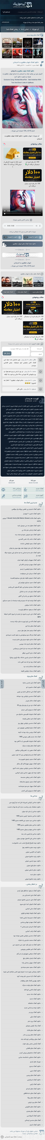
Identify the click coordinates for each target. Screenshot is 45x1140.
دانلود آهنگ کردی (35, 1125)
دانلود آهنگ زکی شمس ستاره (32, 683)
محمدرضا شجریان (20, 458)
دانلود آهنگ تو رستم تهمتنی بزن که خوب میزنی (26, 755)
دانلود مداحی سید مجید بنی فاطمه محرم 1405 (26, 820)
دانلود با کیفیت (31, 237)
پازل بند (33, 416)
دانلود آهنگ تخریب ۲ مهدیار (32, 514)
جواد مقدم (27, 416)
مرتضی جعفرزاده (19, 461)
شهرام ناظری (21, 435)
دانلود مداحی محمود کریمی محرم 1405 (28, 816)
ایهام (33, 413)
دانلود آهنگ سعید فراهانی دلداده (30, 544)
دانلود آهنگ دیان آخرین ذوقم (31, 653)
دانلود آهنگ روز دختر (34, 1021)
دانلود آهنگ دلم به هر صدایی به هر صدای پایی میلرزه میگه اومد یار (23, 554)
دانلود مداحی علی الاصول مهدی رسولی (29, 838)
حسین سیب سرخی (26, 419)
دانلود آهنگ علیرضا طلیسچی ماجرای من (28, 714)
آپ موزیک (22, 5)
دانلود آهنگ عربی (35, 1071)
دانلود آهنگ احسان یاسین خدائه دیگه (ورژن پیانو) (25, 658)
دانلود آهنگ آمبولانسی (34, 1116)
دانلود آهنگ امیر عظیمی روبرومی (31, 949)
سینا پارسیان (38, 432)
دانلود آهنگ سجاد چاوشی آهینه (31, 671)
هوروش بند (29, 474)
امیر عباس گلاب (24, 409)
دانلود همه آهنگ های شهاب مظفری (24, 244)
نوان (8, 471)
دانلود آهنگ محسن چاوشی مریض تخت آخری (27, 768)
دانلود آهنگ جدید (35, 999)
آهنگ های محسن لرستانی (33, 1120)
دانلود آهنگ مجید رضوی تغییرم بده (30, 759)
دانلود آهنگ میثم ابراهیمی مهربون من (29, 728)
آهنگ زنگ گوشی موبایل (33, 1026)
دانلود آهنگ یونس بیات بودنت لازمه (29, 732)
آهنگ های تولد (8, 292)
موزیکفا (33, 481)
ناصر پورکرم (22, 471)
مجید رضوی (19, 451)
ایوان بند (27, 413)
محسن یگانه (19, 455)
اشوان (31, 409)
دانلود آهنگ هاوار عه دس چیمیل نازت (29, 526)
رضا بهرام (12, 422)
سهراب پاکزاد (38, 429)
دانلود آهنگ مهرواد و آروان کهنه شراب (29, 560)
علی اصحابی (19, 438)
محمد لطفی (29, 458)
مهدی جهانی (8, 464)
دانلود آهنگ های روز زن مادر (32, 1035)
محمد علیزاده (38, 458)
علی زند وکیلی (11, 438)
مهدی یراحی (12, 467)
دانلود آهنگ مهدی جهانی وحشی (31, 922)
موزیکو (12, 481)
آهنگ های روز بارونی (34, 1102)
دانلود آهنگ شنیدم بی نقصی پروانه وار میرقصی (26, 509)
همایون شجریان (37, 474)
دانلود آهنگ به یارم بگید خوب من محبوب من (27, 945)
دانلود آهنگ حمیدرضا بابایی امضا (30, 918)
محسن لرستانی (28, 455)
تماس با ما (25, 29)
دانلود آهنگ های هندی (33, 1111)
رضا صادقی (39, 425)
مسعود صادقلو (38, 464)
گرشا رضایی (29, 448)
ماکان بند (7, 448)
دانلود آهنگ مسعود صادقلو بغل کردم (29, 891)
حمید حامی (16, 419)
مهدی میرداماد (21, 467)
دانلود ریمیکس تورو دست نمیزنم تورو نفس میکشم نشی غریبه (22, 972)
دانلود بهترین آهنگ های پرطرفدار (31, 981)
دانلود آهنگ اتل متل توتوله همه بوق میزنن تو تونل (25, 548)
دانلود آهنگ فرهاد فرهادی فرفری (31, 913)
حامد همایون (11, 416)
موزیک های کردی (35, 1062)
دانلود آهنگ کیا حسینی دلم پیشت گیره (29, 976)
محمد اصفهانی (10, 455)
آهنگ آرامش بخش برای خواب (32, 1044)
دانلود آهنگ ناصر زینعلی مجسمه (31, 777)
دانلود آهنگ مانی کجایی (33, 909)
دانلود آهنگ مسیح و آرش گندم (31, 791)
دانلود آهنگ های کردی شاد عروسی (30, 644)
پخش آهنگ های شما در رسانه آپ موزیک (33, 22)
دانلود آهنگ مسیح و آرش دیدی (31, 710)
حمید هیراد (31, 422)
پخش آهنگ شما (12, 29)
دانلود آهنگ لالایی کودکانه (32, 990)
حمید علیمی (38, 422)
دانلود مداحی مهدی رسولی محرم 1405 (29, 829)
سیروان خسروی (10, 429)
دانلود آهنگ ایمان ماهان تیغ (32, 958)
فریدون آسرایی (38, 448)
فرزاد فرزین (14, 445)
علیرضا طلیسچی (37, 445)
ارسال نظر (7, 353)
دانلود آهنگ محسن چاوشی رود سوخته (29, 696)
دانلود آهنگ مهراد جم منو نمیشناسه (30, 786)
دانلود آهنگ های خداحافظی (32, 1093)
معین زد (25, 464)
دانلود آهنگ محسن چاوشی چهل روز (29, 723)
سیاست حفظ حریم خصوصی (13, 1137)
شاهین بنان (12, 432)
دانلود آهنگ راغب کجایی (33, 931)
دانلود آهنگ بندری (35, 1066)
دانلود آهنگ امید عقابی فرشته (31, 719)
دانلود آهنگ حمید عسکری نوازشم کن (29, 583)
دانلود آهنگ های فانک (34, 1030)
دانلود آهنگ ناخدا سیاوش (33, 605)
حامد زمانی (19, 416)
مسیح (30, 464)
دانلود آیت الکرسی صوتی (33, 852)
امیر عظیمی (16, 409)
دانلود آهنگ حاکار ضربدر (33, 701)
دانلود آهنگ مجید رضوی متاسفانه (30, 782)
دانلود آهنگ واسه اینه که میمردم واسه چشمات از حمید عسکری (22, 601)
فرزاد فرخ (20, 445)
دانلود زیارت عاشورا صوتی (33, 856)
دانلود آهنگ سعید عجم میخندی (31, 967)
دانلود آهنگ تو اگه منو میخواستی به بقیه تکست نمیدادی (23, 635)
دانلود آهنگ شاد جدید (34, 994)
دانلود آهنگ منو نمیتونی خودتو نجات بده (28, 535)
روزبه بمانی (24, 425)
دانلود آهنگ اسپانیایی (34, 1080)
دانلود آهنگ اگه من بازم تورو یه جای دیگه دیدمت (25, 622)
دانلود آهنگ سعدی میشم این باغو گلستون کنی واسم (24, 587)
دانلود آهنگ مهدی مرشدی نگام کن (30, 565)
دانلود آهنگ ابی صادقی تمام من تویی (29, 692)
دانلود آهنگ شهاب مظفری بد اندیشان (26, 62)
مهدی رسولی (38, 467)
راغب (25, 422)
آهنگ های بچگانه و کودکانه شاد (31, 1039)
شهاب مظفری (22, 71)
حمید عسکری (8, 419)
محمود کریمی (38, 461)
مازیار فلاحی (15, 448)
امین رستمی (38, 413)
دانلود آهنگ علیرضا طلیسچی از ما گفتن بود (27, 741)
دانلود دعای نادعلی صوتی (33, 870)
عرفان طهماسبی (37, 438)
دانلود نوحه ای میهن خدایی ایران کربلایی (28, 773)
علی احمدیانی (28, 438)
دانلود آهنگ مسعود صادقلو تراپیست (29, 610)
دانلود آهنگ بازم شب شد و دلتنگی (30, 592)
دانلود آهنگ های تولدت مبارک (31, 746)
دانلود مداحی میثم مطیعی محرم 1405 (29, 825)
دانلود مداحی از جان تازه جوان (31, 811)
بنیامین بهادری (10, 413)
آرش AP (40, 406)
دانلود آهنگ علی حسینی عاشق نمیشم (29, 900)
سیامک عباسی (30, 429)
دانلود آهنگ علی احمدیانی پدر (31, 895)
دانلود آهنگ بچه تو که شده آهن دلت (29, 662)
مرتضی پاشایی (29, 461)
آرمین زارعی (33, 406)
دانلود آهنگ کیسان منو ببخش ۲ (31, 927)
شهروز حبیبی (13, 435)
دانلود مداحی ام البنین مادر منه (31, 834)
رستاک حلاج (19, 422)
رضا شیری (5, 422)
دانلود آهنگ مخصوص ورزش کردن (30, 1053)
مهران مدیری (38, 471)
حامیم (4, 416)
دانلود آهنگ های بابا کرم (33, 626)
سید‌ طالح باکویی (20, 429)
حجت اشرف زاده (37, 419)
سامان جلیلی (8, 425)
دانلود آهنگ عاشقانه (34, 1003)
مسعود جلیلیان (8, 461)
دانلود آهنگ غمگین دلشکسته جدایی (30, 1057)
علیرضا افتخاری (13, 442)
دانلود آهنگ (30, 71)
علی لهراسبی (29, 442)
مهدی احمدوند (17, 464)
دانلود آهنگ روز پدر (35, 1012)
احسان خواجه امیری (16, 406)
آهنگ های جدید (37, 292)
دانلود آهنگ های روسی (33, 1075)
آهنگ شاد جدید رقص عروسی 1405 (30, 737)
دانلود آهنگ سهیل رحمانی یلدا (31, 963)
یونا (8, 474)
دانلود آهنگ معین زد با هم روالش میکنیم (28, 750)
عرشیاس (6, 435)
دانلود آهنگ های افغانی (33, 1048)
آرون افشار (26, 406)
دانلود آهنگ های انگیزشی (33, 1107)
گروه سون (22, 448)
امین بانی (8, 409)
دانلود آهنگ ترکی (35, 1017)
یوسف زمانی (13, 474)
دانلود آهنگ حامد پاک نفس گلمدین (29, 539)
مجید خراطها (28, 451)
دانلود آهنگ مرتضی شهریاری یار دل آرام (29, 954)
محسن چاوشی (38, 455)
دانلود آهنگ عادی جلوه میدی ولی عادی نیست (26, 640)
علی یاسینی (21, 442)
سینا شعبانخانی (20, 432)
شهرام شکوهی (30, 435)
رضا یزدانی (32, 425)
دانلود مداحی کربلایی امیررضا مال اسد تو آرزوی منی (25, 802)
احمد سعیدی (38, 409)
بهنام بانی (39, 416)
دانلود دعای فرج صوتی (34, 865)
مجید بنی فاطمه (37, 451)
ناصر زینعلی (14, 471)
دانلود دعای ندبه (35, 875)
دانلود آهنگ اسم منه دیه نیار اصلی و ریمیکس (27, 649)
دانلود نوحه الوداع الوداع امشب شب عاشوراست (26, 843)
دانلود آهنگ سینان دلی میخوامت (30, 574)
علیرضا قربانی (28, 445)
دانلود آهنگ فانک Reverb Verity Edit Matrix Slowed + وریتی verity (22, 519)
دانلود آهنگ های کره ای (33, 1089)
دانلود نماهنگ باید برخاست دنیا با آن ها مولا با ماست (24, 807)
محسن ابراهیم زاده (9, 451)
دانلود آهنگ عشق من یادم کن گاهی (29, 596)
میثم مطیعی (30, 471)
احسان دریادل (6, 406)
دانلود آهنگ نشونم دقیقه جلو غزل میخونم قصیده (25, 578)
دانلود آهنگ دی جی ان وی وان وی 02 (29, 705)
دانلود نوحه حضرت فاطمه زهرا (31, 847)
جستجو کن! (6, 12)
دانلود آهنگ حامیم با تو (33, 687)
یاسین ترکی (21, 474)
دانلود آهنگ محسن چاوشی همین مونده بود (27, 936)
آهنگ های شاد (22, 292)
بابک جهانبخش (19, 413)
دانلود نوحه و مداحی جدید (32, 1008)
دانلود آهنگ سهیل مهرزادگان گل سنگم (29, 764)
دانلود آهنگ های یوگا (34, 1098)
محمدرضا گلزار (9, 458)
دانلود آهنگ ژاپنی (35, 1084)
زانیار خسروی (16, 425)
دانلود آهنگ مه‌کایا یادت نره (32, 667)
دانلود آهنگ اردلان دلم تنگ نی (31, 530)
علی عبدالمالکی (38, 442)
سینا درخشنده (30, 432)
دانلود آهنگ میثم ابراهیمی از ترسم (30, 569)
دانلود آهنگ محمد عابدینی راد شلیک (29, 940)
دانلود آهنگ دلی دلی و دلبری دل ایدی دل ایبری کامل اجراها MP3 (22, 615)
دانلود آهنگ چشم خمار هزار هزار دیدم (29, 631)
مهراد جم (5, 467)
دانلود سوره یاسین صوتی (33, 861)
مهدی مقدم (30, 467)
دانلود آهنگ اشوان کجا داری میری (30, 904)
